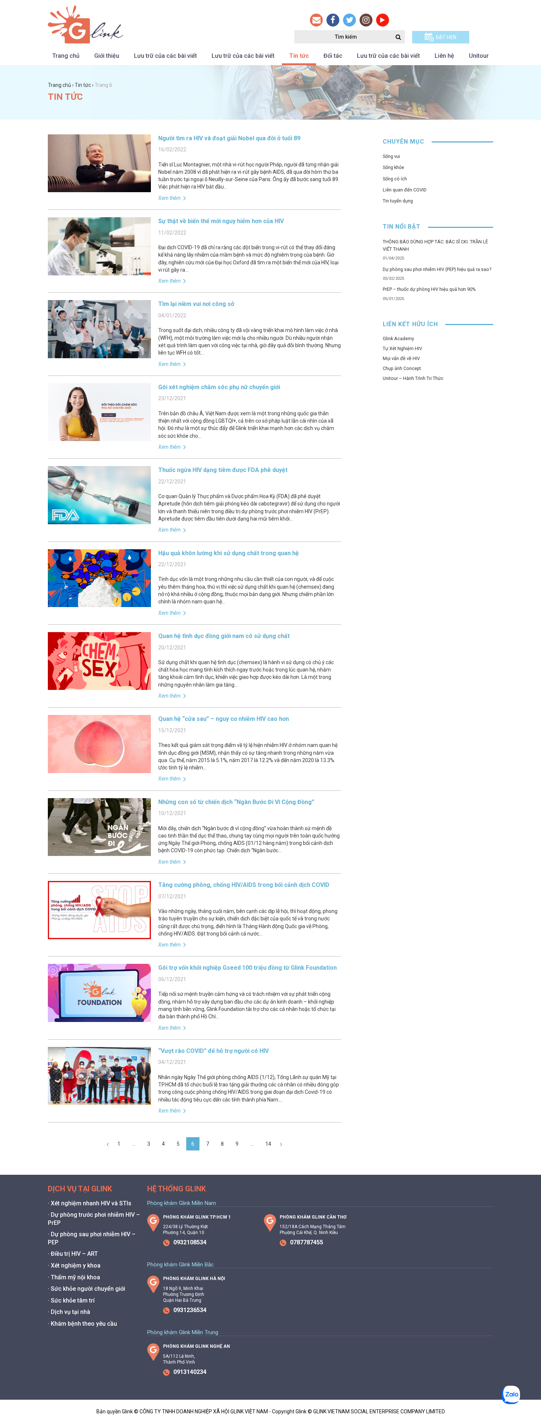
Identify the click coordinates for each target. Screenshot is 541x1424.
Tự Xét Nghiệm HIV (402, 348)
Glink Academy (398, 338)
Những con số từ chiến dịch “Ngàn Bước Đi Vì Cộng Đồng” (236, 802)
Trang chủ (65, 55)
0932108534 (189, 1242)
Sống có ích (395, 178)
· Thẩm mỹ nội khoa (74, 1277)
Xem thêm (170, 198)
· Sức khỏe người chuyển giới (86, 1288)
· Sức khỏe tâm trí (71, 1300)
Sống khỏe (393, 167)
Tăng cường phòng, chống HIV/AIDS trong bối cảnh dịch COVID (243, 884)
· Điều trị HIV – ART (73, 1253)
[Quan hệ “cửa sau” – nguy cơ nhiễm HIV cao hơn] (99, 769)
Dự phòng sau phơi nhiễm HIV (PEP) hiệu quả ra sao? (437, 269)
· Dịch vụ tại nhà (69, 1311)
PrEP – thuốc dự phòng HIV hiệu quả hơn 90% (429, 289)
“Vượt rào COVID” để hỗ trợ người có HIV (213, 1050)
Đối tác (332, 55)
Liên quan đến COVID (405, 190)
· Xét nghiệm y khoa (74, 1265)
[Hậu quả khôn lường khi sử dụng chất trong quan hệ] (99, 603)
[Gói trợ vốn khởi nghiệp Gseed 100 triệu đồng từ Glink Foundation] (99, 1018)
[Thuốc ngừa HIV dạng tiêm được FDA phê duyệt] (99, 520)
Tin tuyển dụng (398, 201)
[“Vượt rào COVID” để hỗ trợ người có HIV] (99, 1101)
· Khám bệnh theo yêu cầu (82, 1323)
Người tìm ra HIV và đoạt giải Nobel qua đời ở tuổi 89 (229, 138)
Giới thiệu (106, 55)
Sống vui (391, 156)
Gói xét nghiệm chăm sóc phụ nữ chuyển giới (219, 387)
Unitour (479, 55)
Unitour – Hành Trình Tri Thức (413, 378)
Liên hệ (444, 55)
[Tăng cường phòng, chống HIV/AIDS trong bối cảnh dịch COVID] (99, 935)
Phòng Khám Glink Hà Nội (194, 1278)
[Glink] (85, 40)
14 (268, 1144)
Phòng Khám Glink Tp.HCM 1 (197, 1217)
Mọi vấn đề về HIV (401, 358)
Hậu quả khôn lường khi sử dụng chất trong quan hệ (228, 553)
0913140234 (189, 1371)
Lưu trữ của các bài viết (165, 55)
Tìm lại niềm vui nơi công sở (196, 303)
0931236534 (189, 1310)
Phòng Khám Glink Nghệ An (196, 1346)
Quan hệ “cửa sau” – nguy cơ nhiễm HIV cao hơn (223, 718)
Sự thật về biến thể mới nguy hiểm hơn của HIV (221, 221)
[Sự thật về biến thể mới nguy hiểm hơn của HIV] (99, 271)
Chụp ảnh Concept (402, 368)
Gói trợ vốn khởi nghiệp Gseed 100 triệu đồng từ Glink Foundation (247, 967)
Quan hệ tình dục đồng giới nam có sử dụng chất (224, 635)
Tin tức (299, 55)
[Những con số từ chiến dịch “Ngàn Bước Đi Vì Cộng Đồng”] (99, 852)
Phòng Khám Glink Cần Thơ (313, 1217)
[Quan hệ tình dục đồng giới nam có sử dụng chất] (99, 686)
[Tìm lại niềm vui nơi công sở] (99, 354)
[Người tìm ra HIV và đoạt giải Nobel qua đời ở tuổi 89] (99, 188)
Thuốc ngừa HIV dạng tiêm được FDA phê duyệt (222, 469)
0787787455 (306, 1242)
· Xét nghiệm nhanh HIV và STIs (89, 1203)
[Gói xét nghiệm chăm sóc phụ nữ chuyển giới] (99, 437)
